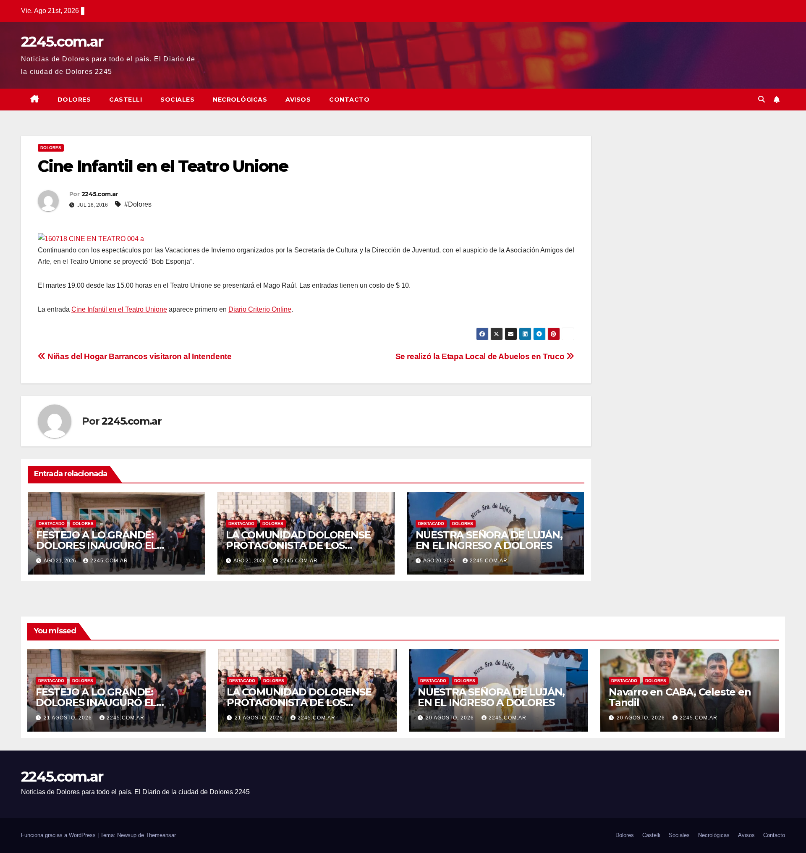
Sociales (177, 99)
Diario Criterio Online (259, 309)
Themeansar (161, 835)
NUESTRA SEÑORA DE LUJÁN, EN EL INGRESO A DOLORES (489, 540)
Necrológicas (240, 99)
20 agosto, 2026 (451, 718)
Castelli (125, 99)
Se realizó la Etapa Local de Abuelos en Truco (480, 356)
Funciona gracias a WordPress (59, 835)
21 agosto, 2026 (69, 718)
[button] (761, 99)
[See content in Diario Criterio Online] (91, 237)
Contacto (349, 99)
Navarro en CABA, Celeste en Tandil (680, 697)
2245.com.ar (62, 41)
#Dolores (138, 204)
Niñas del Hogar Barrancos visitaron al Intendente (138, 356)
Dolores (74, 99)
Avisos (298, 99)
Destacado (52, 523)
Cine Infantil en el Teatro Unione (119, 309)
